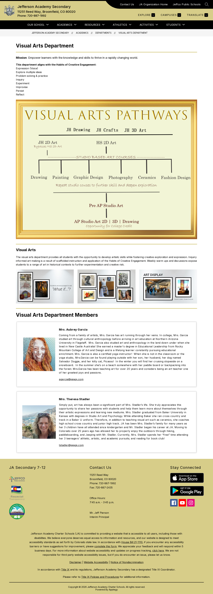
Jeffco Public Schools (187, 4)
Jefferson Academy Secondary (50, 32)
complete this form (105, 546)
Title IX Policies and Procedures (100, 576)
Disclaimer (75, 562)
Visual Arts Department (133, 32)
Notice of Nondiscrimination (127, 562)
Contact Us (127, 4)
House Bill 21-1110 (132, 542)
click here (158, 550)
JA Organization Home (153, 4)
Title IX (65, 569)
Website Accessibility (96, 562)
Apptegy (113, 589)
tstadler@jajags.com (71, 445)
